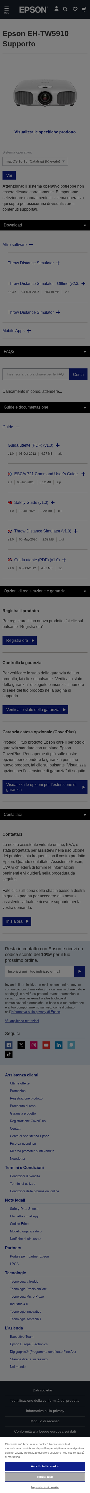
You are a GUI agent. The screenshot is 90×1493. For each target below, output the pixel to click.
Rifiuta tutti (44, 1476)
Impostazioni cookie (44, 1487)
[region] (45, 1465)
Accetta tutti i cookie (45, 1466)
